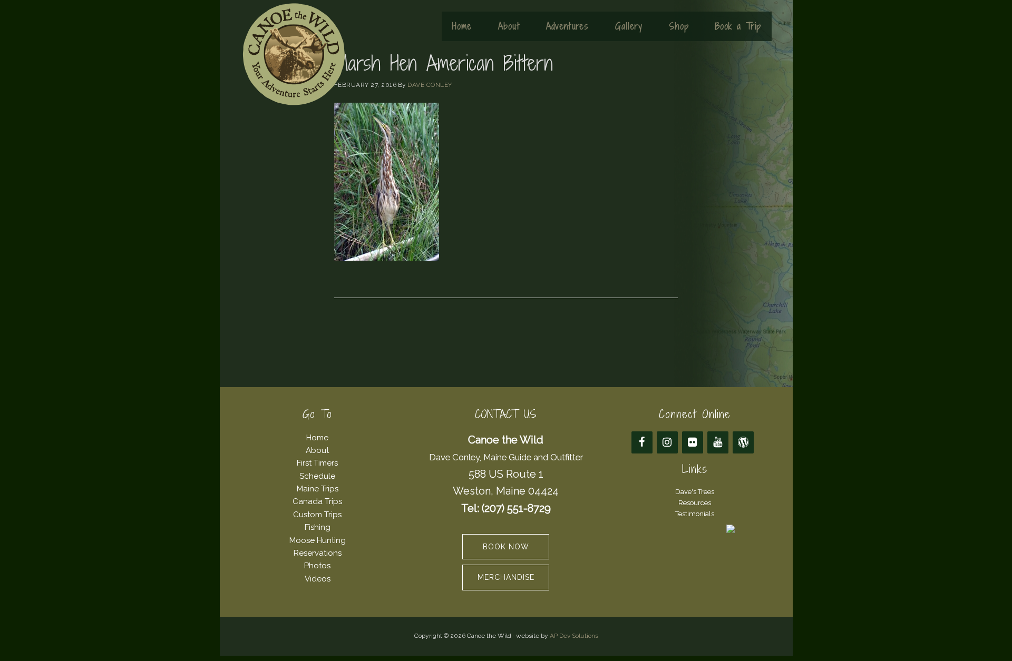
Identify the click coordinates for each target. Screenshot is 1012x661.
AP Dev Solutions (574, 635)
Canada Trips (317, 501)
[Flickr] (692, 442)
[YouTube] (717, 442)
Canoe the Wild (293, 54)
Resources (694, 503)
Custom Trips (317, 514)
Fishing (317, 527)
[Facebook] (642, 442)
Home (317, 437)
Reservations (318, 553)
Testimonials (694, 514)
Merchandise (506, 577)
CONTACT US (506, 414)
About (317, 450)
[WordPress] (743, 442)
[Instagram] (667, 442)
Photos (317, 565)
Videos (317, 579)
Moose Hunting (317, 540)
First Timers (317, 463)
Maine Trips (317, 489)
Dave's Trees (694, 492)
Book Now (506, 546)
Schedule (317, 476)
